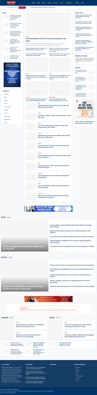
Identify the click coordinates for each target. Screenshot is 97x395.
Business (55, 2)
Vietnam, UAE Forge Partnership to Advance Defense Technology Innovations (83, 16)
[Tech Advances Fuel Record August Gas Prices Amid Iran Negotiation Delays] (37, 91)
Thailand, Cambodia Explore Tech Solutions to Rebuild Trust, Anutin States (45, 7)
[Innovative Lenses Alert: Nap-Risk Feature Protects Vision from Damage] (8, 334)
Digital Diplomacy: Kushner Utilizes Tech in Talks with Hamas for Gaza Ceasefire (70, 231)
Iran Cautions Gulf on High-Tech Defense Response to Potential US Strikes (71, 236)
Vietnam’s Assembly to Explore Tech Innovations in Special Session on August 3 (70, 275)
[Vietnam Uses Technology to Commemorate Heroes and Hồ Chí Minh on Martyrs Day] (6, 17)
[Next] (29, 7)
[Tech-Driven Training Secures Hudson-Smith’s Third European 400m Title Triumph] (31, 126)
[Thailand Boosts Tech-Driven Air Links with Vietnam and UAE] (6, 57)
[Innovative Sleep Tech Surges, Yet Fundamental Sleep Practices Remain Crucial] (31, 146)
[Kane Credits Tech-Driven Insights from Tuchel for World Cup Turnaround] (54, 344)
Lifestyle (77, 2)
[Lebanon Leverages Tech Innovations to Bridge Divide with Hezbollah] (24, 236)
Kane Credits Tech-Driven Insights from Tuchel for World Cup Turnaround (65, 344)
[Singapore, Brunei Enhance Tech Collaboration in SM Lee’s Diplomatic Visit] (6, 49)
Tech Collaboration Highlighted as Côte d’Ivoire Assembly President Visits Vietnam (59, 77)
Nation (38, 2)
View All (9, 217)
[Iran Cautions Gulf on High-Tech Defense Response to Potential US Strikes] (31, 166)
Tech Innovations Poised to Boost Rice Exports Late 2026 (81, 71)
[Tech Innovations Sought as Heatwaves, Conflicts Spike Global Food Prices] (31, 156)
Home (33, 2)
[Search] (89, 2)
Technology (6, 116)
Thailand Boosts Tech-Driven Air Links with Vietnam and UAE (15, 57)
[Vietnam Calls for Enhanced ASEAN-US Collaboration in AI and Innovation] (6, 41)
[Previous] (27, 7)
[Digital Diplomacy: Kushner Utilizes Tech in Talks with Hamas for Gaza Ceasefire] (31, 106)
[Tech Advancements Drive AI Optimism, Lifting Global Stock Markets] (31, 176)
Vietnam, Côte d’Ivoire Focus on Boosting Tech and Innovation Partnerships (72, 265)
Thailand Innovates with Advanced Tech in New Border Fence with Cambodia (72, 286)
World (43, 2)
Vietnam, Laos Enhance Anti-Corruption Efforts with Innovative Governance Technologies (59, 50)
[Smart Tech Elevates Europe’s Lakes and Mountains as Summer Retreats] (31, 186)
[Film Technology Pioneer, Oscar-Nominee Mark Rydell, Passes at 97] (60, 91)
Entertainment (69, 2)
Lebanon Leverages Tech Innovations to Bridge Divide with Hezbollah (23, 247)
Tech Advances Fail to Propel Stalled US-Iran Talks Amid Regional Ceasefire (72, 246)
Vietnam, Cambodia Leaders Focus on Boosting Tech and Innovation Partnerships (70, 281)
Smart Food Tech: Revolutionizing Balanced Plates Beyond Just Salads (17, 344)
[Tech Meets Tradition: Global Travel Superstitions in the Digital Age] (31, 116)
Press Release (7, 106)
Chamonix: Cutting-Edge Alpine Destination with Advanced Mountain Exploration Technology (83, 42)
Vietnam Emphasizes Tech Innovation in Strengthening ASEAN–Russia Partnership (84, 49)
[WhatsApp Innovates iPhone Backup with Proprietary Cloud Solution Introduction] (31, 196)
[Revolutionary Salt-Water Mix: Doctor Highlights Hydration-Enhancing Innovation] (28, 344)
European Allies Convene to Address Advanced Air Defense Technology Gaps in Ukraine (36, 77)
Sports (61, 2)
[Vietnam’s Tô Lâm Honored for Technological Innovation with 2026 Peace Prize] (6, 25)
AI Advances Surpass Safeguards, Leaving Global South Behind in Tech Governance (83, 28)
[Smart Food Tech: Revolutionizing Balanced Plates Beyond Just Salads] (6, 344)
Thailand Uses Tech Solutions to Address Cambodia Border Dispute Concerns (83, 35)
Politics (49, 2)
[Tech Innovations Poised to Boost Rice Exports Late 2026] (48, 29)
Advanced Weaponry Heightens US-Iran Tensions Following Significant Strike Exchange (70, 241)
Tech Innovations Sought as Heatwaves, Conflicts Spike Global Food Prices (80, 95)
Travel (5, 113)
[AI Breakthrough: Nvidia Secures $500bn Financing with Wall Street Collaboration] (31, 136)
